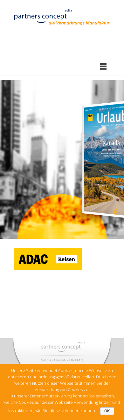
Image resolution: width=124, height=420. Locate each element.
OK (107, 411)
